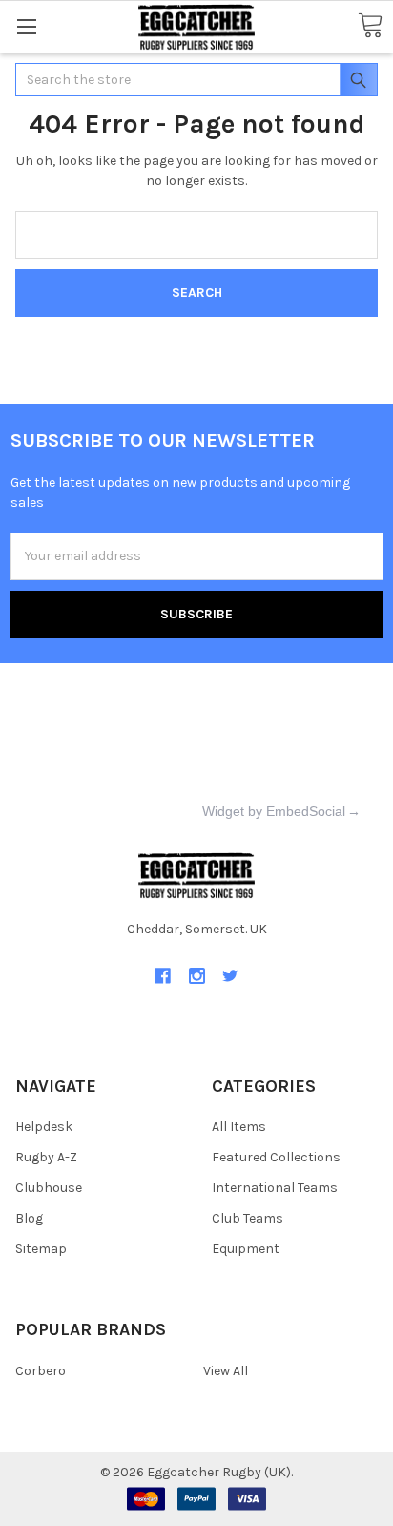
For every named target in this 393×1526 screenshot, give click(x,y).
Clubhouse (48, 1188)
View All (225, 1371)
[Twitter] (230, 976)
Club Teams (247, 1218)
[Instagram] (197, 976)
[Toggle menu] (26, 26)
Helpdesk (43, 1126)
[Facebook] (162, 976)
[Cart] (370, 26)
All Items (239, 1126)
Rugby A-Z (46, 1157)
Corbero (40, 1371)
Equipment (245, 1249)
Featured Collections (276, 1157)
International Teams (275, 1188)
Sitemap (41, 1249)
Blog (29, 1218)
